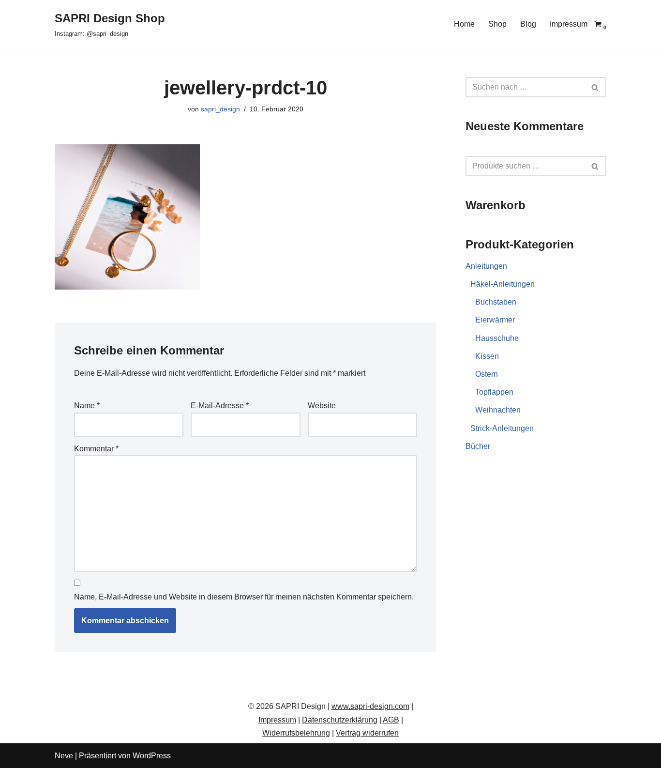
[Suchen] (595, 87)
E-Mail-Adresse (220, 405)
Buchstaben (495, 302)
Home (464, 24)
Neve (64, 756)
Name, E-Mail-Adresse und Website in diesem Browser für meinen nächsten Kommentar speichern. (244, 597)
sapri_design (220, 109)
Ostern (486, 374)
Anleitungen (486, 266)
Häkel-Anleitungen (502, 284)
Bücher (478, 446)
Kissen (487, 356)
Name (87, 405)
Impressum (568, 24)
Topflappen (494, 392)
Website (322, 405)
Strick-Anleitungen (502, 428)
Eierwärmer (495, 320)
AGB (391, 720)
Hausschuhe (497, 338)
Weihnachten (498, 410)
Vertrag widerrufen (367, 733)
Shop (497, 24)
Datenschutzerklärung (339, 720)
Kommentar (96, 449)
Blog (528, 24)
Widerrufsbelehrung (296, 733)
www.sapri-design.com (370, 706)
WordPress (152, 756)
